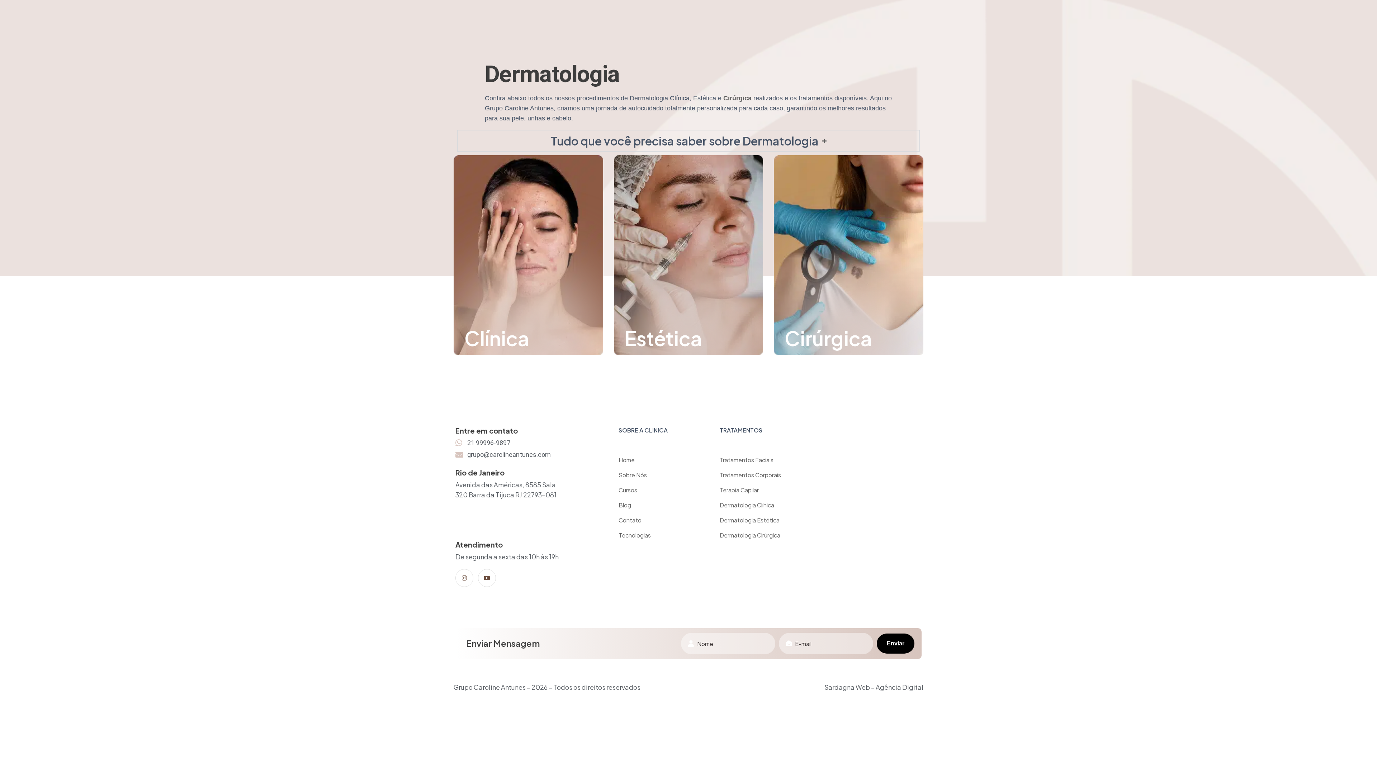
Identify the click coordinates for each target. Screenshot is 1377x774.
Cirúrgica (737, 98)
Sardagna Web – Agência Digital (873, 687)
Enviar (895, 643)
